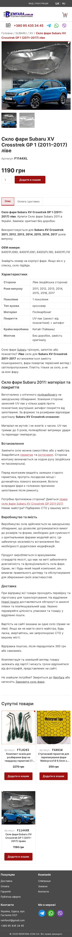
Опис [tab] (8, 201)
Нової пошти (10, 602)
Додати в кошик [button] (18, 776)
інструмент (45, 454)
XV (31, 33)
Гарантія (6, 891)
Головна (7, 33)
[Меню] (8, 25)
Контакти (43, 891)
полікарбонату (47, 394)
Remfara (58, 677)
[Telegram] (49, 25)
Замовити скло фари (30, 681)
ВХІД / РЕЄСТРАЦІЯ (38, 3)
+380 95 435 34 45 (28, 25)
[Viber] (64, 25)
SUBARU (21, 33)
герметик (26, 454)
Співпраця (44, 880)
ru (63, 3)
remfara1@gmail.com (13, 920)
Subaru (21, 349)
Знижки (42, 886)
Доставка (6, 880)
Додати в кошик (30, 179)
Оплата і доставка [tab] (28, 201)
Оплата (5, 886)
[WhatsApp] (56, 25)
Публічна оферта (11, 896)
